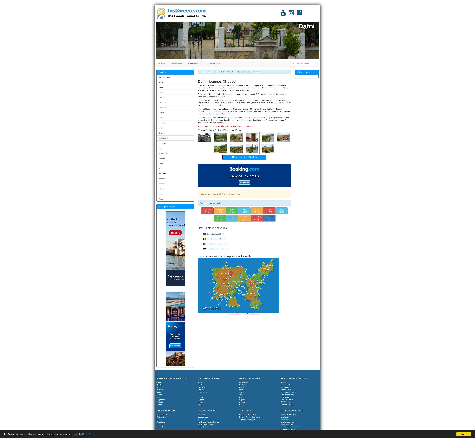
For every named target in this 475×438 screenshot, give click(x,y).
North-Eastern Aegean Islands (232, 72)
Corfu (158, 392)
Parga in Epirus (287, 400)
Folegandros (244, 382)
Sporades (201, 419)
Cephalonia (202, 392)
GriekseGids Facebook (290, 427)
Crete (158, 382)
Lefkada (159, 402)
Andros (242, 397)
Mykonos (160, 390)
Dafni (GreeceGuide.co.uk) (217, 244)
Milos (200, 382)
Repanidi (162, 179)
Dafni (161, 87)
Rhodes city (285, 387)
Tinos (241, 395)
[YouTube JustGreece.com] (283, 14)
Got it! (464, 434)
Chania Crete (286, 390)
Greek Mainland (195, 64)
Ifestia (161, 92)
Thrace (159, 424)
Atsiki (161, 82)
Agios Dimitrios (164, 77)
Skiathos (201, 385)
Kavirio (161, 113)
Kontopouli (163, 123)
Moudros (162, 143)
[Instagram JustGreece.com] (291, 14)
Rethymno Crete (287, 395)
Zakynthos (160, 400)
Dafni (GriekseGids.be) (216, 239)
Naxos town (285, 397)
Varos (161, 199)
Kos (157, 397)
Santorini (159, 387)
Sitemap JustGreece (247, 419)
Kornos (161, 128)
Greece (203, 72)
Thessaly (160, 427)
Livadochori (163, 138)
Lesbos (159, 405)
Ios (199, 395)
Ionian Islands (203, 427)
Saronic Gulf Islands (206, 424)
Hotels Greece (214, 64)
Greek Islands (176, 64)
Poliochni (162, 174)
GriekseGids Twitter (288, 429)
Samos (159, 395)
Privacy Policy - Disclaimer (249, 417)
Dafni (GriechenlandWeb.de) (218, 249)
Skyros (242, 400)
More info (86, 434)
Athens (283, 382)
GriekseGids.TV (287, 424)
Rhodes (159, 385)
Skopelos (201, 387)
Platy (160, 168)
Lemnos (249, 72)
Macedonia (160, 422)
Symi (241, 390)
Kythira (200, 397)
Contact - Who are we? (248, 414)
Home (162, 64)
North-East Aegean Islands (208, 422)
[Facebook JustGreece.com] (299, 14)
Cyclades (201, 414)
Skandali (162, 189)
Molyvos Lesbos (287, 405)
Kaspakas (162, 102)
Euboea (201, 400)
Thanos (162, 194)
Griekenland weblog (288, 422)
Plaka (161, 163)
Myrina (161, 148)
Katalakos (162, 108)
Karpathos (202, 402)
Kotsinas (162, 133)
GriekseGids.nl (286, 417)
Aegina (242, 402)
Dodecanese (203, 417)
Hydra (241, 405)
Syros (241, 392)
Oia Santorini (286, 402)
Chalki (241, 387)
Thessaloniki (286, 385)
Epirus (158, 419)
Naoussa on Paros (288, 392)
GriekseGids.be (287, 419)
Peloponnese (161, 414)
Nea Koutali (163, 153)
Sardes (161, 184)
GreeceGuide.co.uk (288, 414)
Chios (200, 405)
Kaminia (162, 97)
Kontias (161, 118)
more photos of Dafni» (245, 157)
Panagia (162, 158)
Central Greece (162, 417)
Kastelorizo (243, 385)
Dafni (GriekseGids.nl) (215, 234)
